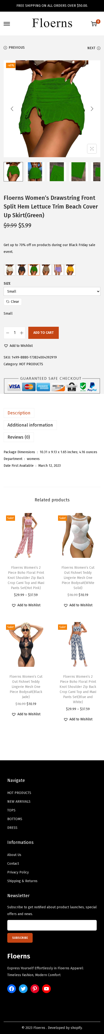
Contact (13, 864)
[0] (94, 24)
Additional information (30, 425)
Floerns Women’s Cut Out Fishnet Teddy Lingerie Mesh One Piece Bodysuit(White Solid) (77, 578)
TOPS (11, 810)
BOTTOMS (14, 819)
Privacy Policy (18, 872)
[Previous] (12, 109)
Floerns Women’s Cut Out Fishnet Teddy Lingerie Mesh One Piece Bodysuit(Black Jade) (25, 687)
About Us (14, 855)
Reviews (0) (18, 437)
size (7, 283)
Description (18, 413)
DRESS (12, 828)
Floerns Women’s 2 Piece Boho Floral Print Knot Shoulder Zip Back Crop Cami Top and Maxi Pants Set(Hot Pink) (25, 578)
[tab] (52, 413)
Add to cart (43, 333)
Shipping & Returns (22, 881)
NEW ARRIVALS (18, 802)
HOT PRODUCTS (31, 364)
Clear (15, 302)
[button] (18, 345)
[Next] (92, 109)
